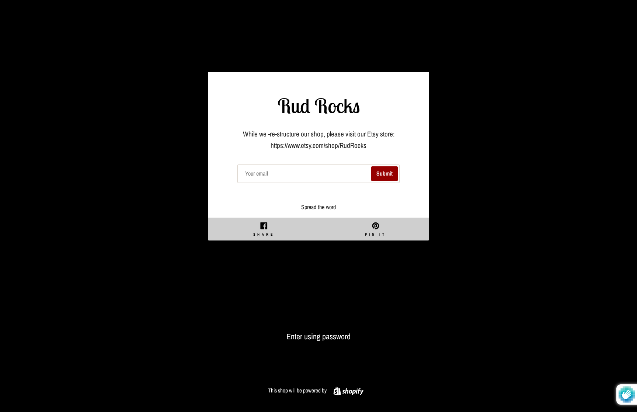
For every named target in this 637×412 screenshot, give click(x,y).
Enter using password (318, 336)
